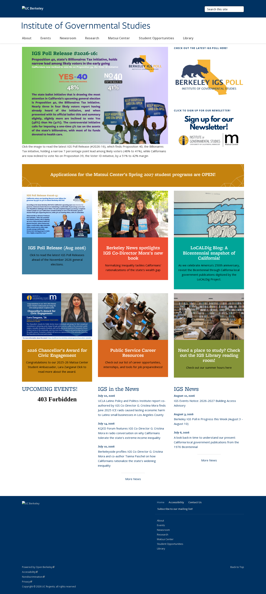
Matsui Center (119, 38)
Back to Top (237, 567)
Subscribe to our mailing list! (175, 509)
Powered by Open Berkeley (38, 567)
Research (92, 38)
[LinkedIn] (40, 510)
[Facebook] (25, 510)
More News (133, 479)
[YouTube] (48, 510)
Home (160, 502)
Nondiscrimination (33, 576)
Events (46, 38)
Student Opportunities (157, 38)
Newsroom (68, 38)
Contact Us (195, 502)
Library (188, 38)
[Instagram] (55, 510)
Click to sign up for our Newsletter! (202, 110)
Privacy (27, 581)
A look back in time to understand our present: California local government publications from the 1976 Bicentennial (206, 442)
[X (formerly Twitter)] (33, 510)
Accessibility (176, 502)
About (27, 38)
